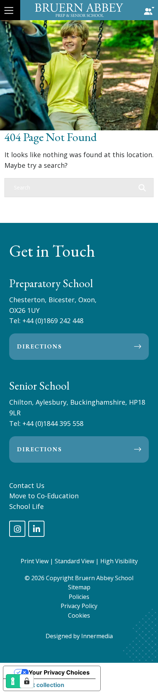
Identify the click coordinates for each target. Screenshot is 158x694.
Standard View (74, 561)
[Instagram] (17, 529)
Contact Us (26, 485)
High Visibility (119, 561)
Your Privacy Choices (59, 672)
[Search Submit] (142, 187)
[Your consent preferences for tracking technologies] (27, 681)
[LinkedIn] (36, 529)
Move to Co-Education (44, 495)
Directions (39, 346)
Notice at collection (36, 684)
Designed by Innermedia (79, 636)
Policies (79, 597)
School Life (26, 506)
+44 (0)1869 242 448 (52, 320)
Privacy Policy (79, 606)
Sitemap (79, 587)
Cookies (79, 615)
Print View (35, 561)
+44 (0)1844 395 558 (52, 423)
